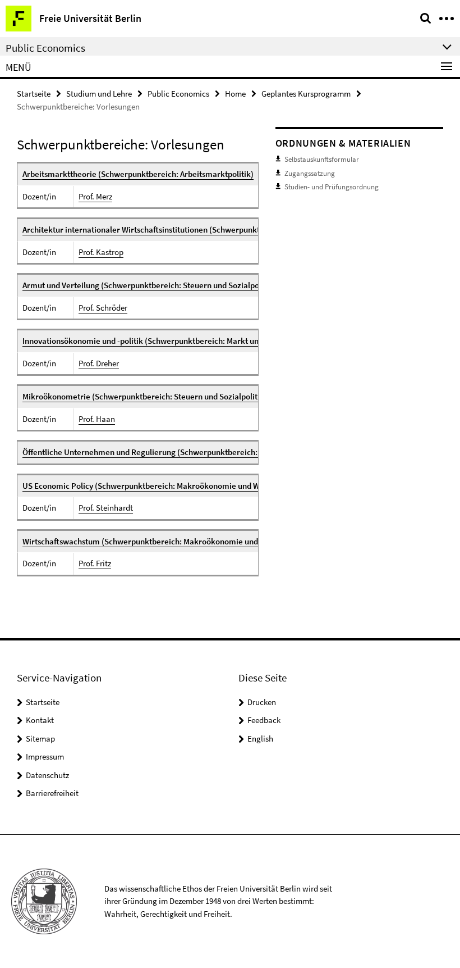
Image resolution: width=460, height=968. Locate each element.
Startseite (33, 93)
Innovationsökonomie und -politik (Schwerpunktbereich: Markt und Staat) (154, 340)
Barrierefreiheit (52, 793)
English (260, 738)
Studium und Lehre (99, 93)
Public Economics (178, 93)
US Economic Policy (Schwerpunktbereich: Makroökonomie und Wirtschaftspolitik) (170, 485)
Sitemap (40, 738)
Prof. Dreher (99, 363)
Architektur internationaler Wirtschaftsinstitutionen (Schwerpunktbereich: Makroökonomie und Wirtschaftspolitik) (228, 229)
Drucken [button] (261, 702)
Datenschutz (47, 775)
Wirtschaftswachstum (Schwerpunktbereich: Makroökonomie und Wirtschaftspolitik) (174, 541)
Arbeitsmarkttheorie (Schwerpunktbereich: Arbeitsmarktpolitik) (138, 174)
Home (235, 93)
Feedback (263, 720)
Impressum (45, 756)
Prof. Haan (97, 418)
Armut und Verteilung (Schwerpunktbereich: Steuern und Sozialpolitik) (149, 285)
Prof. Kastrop (101, 252)
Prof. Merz (95, 196)
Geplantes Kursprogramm (306, 93)
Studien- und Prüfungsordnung (331, 187)
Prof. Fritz (95, 563)
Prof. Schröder (103, 307)
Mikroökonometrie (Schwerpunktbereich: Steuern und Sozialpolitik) (144, 396)
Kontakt (40, 720)
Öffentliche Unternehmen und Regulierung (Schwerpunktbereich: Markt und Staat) (170, 452)
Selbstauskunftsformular (321, 159)
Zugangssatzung (309, 173)
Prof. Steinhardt (106, 507)
